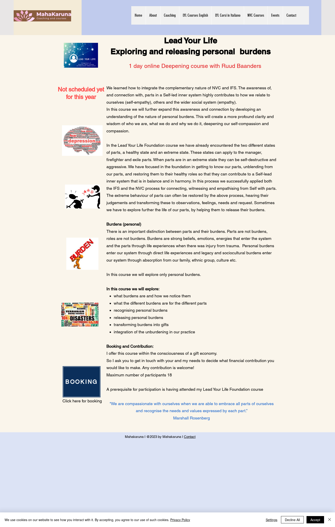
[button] (153, 15)
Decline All (292, 519)
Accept (315, 519)
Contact (190, 437)
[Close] (329, 519)
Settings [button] (271, 519)
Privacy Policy (180, 519)
